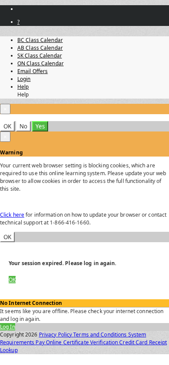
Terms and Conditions (100, 334)
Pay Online (49, 342)
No (23, 126)
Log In (7, 326)
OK (7, 126)
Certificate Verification (91, 342)
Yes (40, 126)
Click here (12, 214)
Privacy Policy (56, 334)
